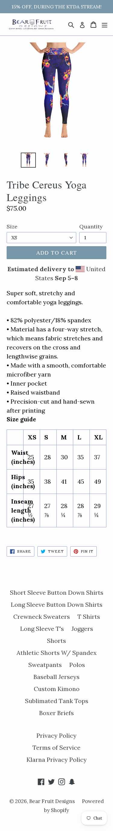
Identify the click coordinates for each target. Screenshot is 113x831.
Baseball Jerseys (56, 677)
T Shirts (88, 616)
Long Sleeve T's (42, 628)
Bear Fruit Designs (52, 801)
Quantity (91, 226)
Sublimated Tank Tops (56, 701)
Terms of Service (56, 747)
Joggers (82, 628)
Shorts (56, 640)
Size (12, 226)
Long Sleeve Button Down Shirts (56, 604)
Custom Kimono (57, 689)
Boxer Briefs (56, 713)
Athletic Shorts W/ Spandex (57, 652)
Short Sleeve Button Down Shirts (56, 592)
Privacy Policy (56, 735)
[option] (28, 160)
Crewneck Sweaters (41, 616)
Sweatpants (45, 664)
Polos (77, 664)
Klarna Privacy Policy (57, 759)
